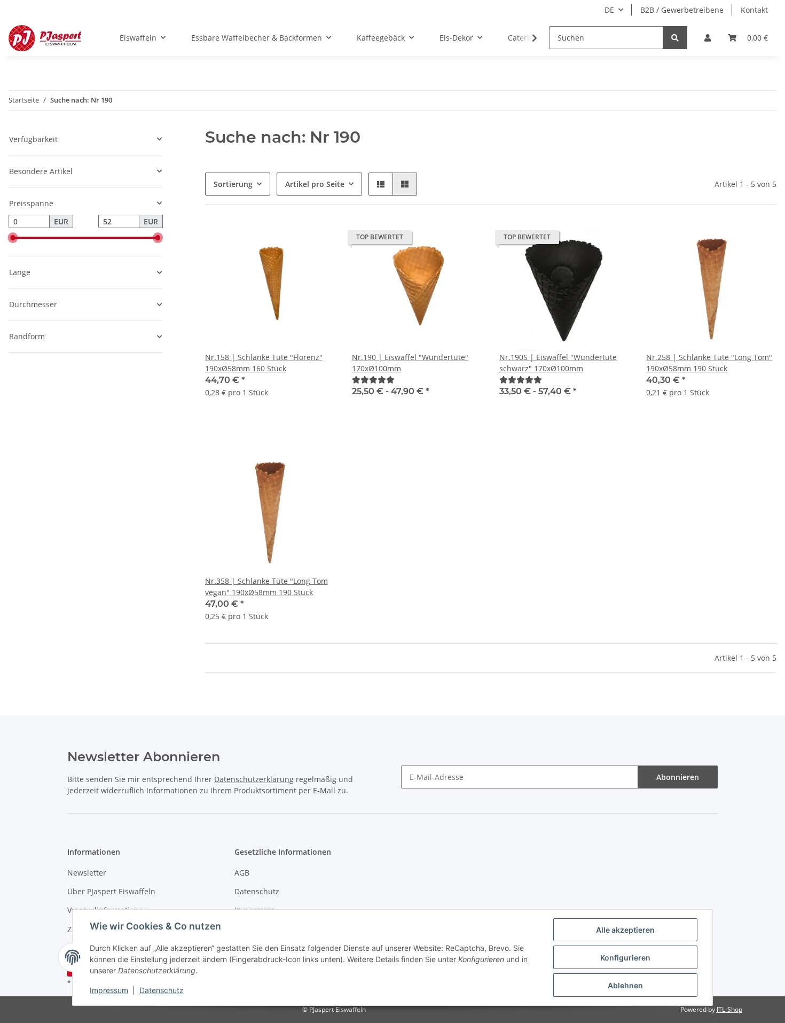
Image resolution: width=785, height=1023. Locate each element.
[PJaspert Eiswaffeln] (45, 38)
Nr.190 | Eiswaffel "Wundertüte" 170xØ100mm (410, 362)
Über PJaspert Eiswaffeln (111, 891)
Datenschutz (256, 891)
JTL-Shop (729, 1009)
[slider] (12, 237)
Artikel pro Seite (314, 184)
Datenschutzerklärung (254, 779)
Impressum (109, 990)
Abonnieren (677, 777)
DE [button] (609, 10)
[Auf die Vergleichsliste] (316, 240)
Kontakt (754, 10)
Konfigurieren (625, 957)
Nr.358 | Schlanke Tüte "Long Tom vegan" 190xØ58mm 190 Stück (266, 586)
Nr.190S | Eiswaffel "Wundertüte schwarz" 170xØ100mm (558, 362)
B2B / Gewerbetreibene (682, 10)
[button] (707, 37)
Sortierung (233, 184)
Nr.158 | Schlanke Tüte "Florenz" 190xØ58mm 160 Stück (264, 362)
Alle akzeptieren (625, 929)
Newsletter (86, 873)
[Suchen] (675, 37)
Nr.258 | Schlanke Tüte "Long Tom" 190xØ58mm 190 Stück (709, 362)
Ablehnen (625, 985)
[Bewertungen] (373, 379)
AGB (241, 873)
